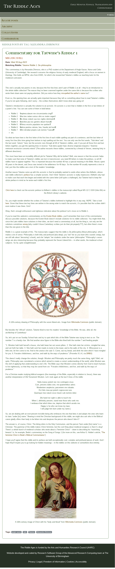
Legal (39, 561)
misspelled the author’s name (73, 93)
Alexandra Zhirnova (44, 532)
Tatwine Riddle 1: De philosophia (36, 65)
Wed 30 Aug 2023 (19, 62)
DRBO (89, 353)
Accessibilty (81, 561)
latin (25, 532)
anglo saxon (16, 532)
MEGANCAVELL (14, 58)
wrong (25, 224)
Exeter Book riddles (54, 216)
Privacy (31, 561)
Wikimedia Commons (80, 322)
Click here (10, 190)
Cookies (70, 561)
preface (27, 175)
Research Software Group (49, 553)
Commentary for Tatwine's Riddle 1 (41, 53)
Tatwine (32, 532)
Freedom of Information (54, 561)
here (7, 203)
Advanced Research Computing (82, 553)
